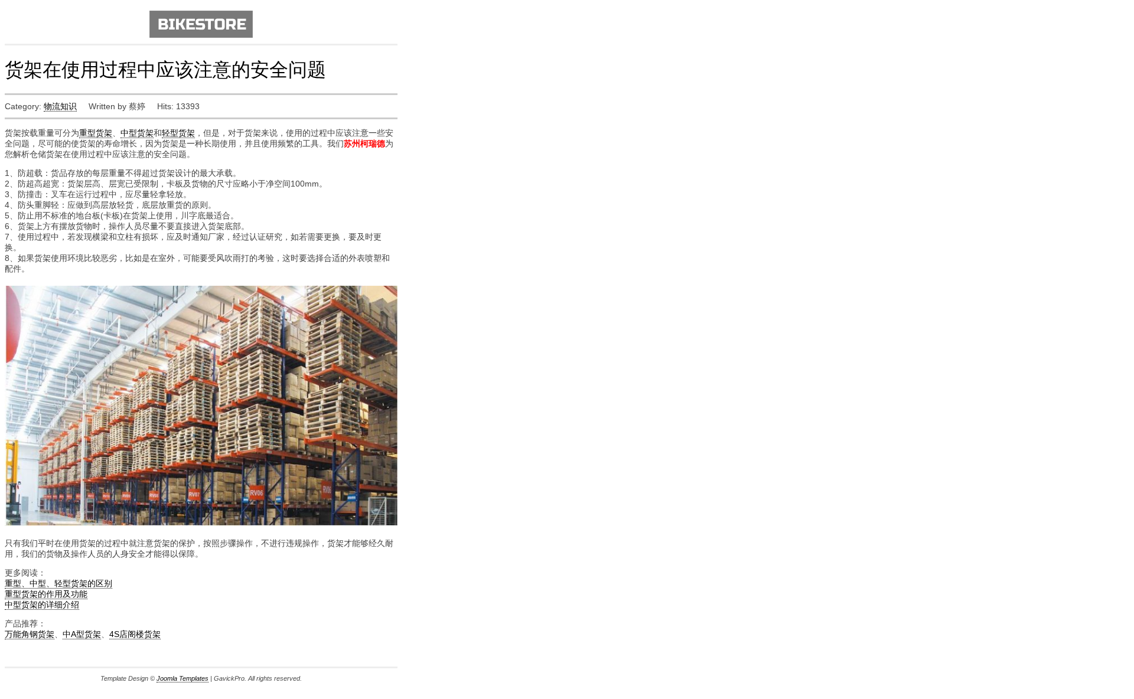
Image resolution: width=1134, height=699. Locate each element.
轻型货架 (178, 133)
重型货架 (95, 133)
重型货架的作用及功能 (46, 594)
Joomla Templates (182, 678)
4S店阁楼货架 (135, 634)
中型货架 (137, 133)
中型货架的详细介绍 (42, 604)
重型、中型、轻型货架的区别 (58, 583)
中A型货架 (82, 634)
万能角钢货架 (29, 634)
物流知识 (60, 106)
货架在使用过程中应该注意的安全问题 (165, 68)
